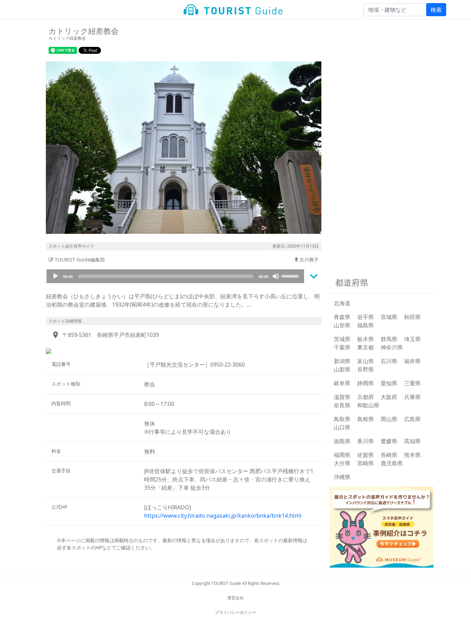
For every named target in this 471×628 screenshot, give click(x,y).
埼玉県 (412, 339)
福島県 (365, 325)
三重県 (412, 383)
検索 (436, 9)
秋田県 (412, 317)
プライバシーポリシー (235, 612)
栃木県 (365, 339)
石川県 (389, 361)
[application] (175, 276)
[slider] (291, 275)
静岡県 (365, 383)
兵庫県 (412, 397)
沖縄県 (342, 477)
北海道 (342, 303)
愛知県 (389, 383)
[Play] (55, 276)
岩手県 (365, 317)
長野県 (365, 369)
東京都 (365, 347)
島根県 (365, 419)
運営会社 (235, 598)
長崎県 (389, 455)
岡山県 (389, 419)
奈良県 (342, 405)
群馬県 (389, 339)
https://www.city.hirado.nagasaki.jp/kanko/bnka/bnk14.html (222, 515)
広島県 (412, 419)
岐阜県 (342, 383)
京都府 (365, 397)
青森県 (342, 317)
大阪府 (389, 397)
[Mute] (275, 276)
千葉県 (342, 347)
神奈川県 (392, 347)
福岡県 (342, 455)
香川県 (365, 441)
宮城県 (389, 317)
